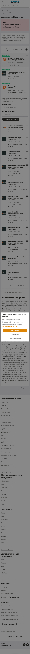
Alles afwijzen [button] (15, 334)
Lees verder (25, 324)
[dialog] (15, 327)
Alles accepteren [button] (15, 330)
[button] (15, 327)
